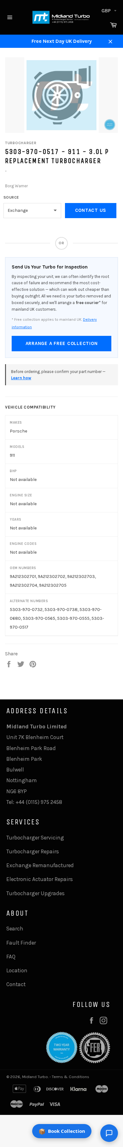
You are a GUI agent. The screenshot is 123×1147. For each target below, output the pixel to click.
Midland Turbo (35, 1076)
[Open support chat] (109, 1133)
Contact (16, 984)
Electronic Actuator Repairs (39, 879)
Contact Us (91, 210)
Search (14, 928)
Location (16, 970)
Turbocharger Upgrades (35, 893)
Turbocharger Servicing (35, 837)
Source (11, 197)
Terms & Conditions (70, 1076)
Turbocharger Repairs (32, 851)
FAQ (10, 956)
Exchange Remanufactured (40, 865)
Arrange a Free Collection (62, 343)
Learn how (21, 378)
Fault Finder (21, 943)
